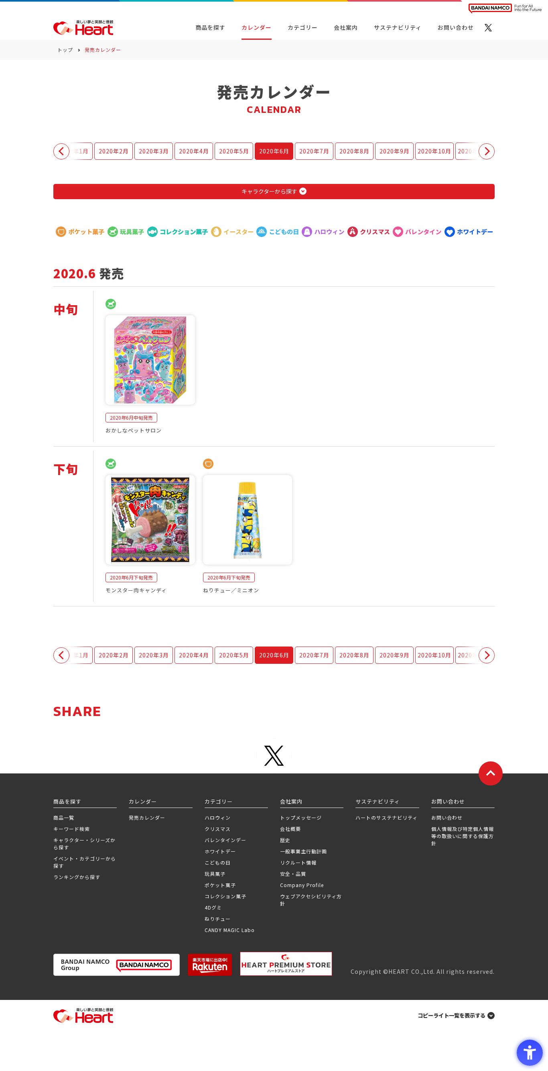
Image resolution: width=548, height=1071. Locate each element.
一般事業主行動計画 (303, 851)
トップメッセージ (301, 817)
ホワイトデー (220, 851)
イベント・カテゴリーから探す (84, 862)
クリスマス (218, 828)
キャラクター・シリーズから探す (84, 843)
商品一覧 (63, 817)
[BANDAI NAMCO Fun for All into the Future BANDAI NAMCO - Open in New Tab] (505, 9)
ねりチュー (218, 918)
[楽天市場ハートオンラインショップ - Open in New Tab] (210, 965)
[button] (61, 151)
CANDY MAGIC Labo (230, 929)
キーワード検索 (71, 828)
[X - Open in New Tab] (488, 27)
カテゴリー (303, 27)
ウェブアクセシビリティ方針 (311, 900)
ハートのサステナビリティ (386, 817)
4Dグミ (213, 907)
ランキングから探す (76, 876)
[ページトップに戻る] (491, 773)
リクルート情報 (298, 862)
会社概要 (290, 828)
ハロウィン (218, 817)
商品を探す (210, 27)
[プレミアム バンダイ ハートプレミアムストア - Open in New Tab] (286, 964)
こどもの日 (218, 862)
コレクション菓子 (225, 896)
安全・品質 (293, 873)
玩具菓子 (215, 873)
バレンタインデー (225, 839)
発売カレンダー (147, 817)
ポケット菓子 (220, 884)
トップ (65, 49)
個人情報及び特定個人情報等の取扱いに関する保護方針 (462, 836)
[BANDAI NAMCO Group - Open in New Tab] (116, 965)
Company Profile (302, 884)
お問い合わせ (447, 817)
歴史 (285, 839)
